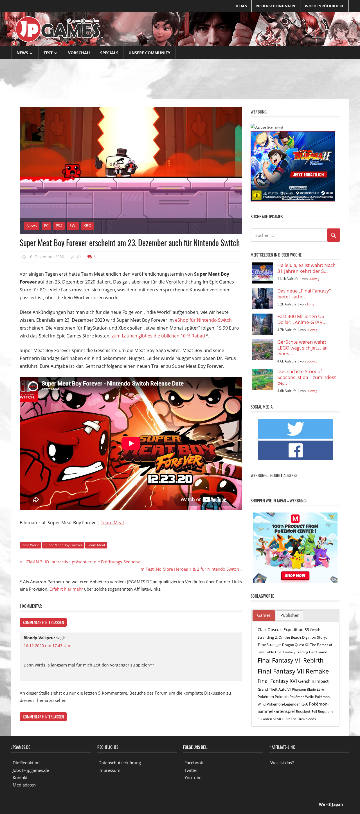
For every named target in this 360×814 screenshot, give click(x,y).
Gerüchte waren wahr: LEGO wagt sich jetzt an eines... (302, 348)
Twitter (191, 770)
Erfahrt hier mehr (66, 589)
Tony (310, 304)
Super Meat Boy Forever (63, 545)
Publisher (289, 615)
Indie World (30, 545)
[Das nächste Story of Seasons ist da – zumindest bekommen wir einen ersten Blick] (262, 379)
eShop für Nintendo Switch (203, 320)
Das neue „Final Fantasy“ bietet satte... (304, 294)
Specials (109, 52)
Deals (241, 5)
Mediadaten (24, 785)
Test (48, 52)
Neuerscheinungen (275, 5)
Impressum (109, 770)
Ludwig (314, 278)
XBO (87, 225)
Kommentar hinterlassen (43, 622)
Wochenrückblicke (324, 5)
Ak (79, 256)
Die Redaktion (26, 762)
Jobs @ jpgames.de (31, 770)
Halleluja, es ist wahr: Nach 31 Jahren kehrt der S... (306, 268)
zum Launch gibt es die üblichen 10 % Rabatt (159, 336)
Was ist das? (282, 762)
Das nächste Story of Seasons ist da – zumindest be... (306, 377)
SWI (72, 225)
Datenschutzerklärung (119, 762)
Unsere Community (149, 52)
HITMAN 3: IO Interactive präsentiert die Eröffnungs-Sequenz (81, 561)
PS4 (59, 225)
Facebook (193, 762)
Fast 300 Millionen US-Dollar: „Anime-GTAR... (302, 319)
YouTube (192, 777)
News (22, 52)
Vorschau (79, 52)
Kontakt (20, 777)
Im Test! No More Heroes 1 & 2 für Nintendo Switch (189, 569)
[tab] (264, 615)
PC (46, 225)
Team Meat (112, 523)
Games (264, 615)
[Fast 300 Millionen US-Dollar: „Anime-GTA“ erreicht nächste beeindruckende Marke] (262, 324)
